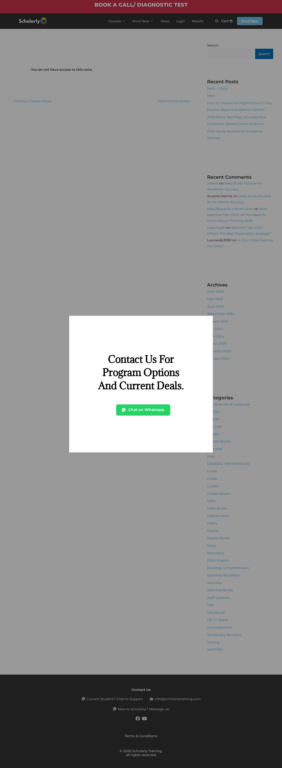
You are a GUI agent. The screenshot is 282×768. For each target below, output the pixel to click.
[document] (141, 384)
